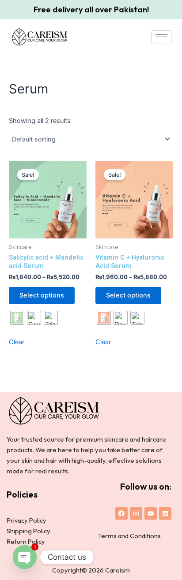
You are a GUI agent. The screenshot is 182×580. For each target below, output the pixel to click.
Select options (41, 295)
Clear (16, 342)
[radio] (17, 317)
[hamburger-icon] (161, 36)
